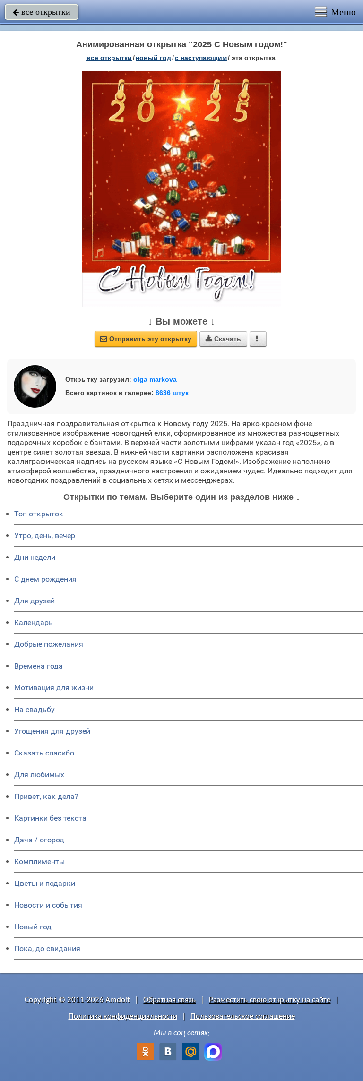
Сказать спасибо (44, 752)
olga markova (155, 379)
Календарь (33, 622)
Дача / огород (39, 839)
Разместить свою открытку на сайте (269, 1000)
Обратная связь (169, 1000)
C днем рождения (45, 579)
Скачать (223, 339)
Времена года (38, 665)
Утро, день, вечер (44, 535)
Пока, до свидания (47, 948)
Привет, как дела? (46, 796)
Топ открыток (38, 513)
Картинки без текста (50, 818)
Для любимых (39, 774)
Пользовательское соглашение (242, 1016)
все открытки (41, 12)
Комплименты (39, 861)
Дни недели (34, 557)
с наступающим (201, 57)
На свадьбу (34, 709)
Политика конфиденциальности (123, 1016)
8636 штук (172, 392)
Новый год (33, 926)
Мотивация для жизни (54, 687)
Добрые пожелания (48, 644)
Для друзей (34, 600)
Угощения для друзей (52, 731)
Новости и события (48, 905)
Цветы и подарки (44, 883)
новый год (153, 57)
